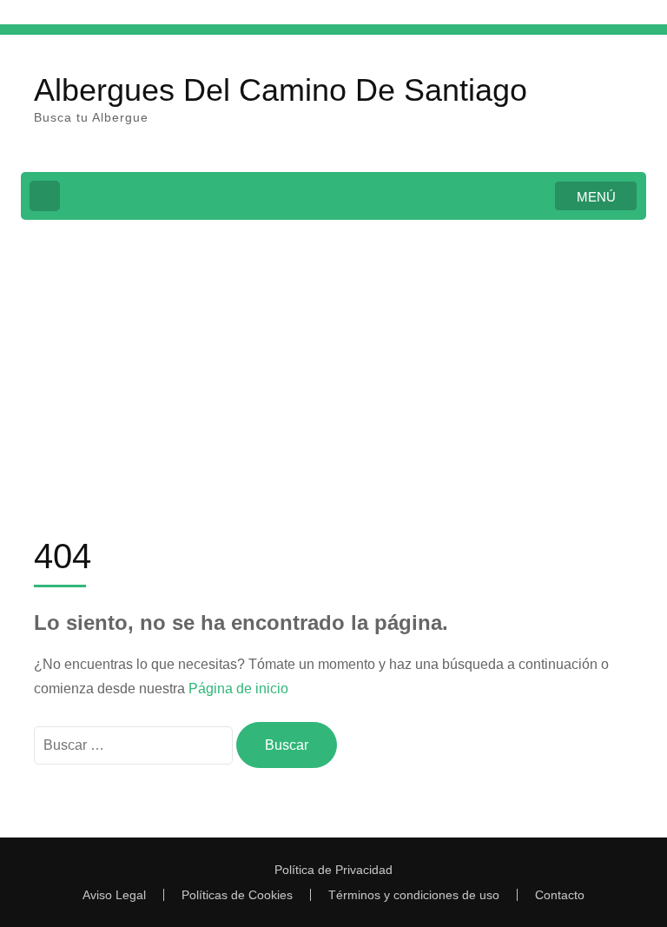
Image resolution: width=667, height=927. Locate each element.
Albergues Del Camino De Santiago (280, 90)
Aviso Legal (114, 895)
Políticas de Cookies (237, 895)
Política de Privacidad (333, 870)
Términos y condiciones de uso (413, 895)
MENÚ (596, 196)
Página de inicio (238, 688)
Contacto (559, 895)
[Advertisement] (333, 363)
